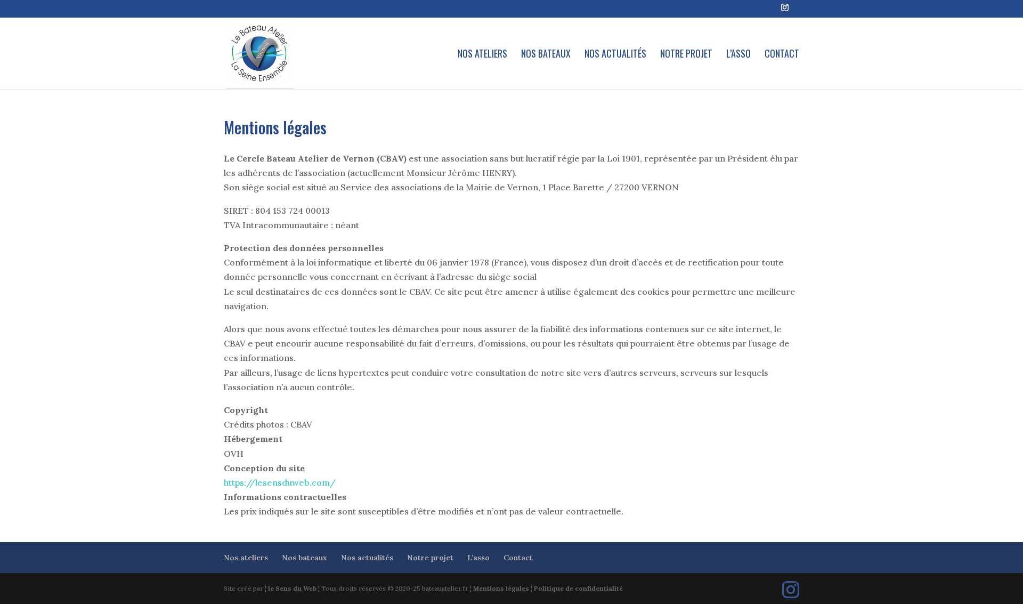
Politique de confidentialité (578, 588)
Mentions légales (501, 588)
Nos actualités (615, 55)
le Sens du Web (292, 588)
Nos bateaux (546, 55)
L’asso (738, 55)
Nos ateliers (482, 55)
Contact (782, 55)
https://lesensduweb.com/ (280, 482)
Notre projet (686, 55)
